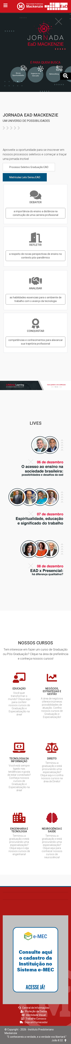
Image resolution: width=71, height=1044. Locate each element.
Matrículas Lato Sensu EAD (24, 177)
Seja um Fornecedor (36, 1022)
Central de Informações (35, 1007)
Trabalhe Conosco (35, 1018)
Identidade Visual (36, 1015)
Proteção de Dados (36, 1011)
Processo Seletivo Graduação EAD (28, 167)
